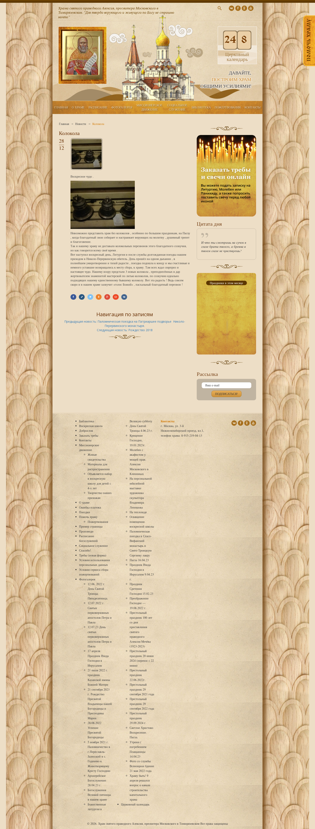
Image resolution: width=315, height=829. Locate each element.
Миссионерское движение (149, 107)
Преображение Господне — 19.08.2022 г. (139, 603)
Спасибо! (85, 550)
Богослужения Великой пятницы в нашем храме (99, 795)
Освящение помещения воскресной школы (142, 521)
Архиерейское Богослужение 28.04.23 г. (97, 780)
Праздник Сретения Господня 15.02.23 (141, 589)
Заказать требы (88, 435)
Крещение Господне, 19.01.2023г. (138, 440)
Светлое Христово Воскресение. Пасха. (141, 732)
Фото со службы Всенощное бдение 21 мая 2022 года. (142, 766)
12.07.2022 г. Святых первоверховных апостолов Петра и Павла (100, 612)
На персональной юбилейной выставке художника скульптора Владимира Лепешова (141, 492)
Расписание (97, 107)
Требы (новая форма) (92, 555)
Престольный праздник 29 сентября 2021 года (142, 689)
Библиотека (201, 107)
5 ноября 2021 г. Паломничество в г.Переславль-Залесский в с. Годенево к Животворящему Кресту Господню (99, 756)
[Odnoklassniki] (99, 297)
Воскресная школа (90, 426)
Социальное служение (177, 107)
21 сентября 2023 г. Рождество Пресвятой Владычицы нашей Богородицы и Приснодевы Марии (100, 703)
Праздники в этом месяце (226, 283)
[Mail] (115, 297)
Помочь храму (88, 517)
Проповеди (86, 531)
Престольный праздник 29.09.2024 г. (138, 718)
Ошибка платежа (90, 507)
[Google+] (107, 297)
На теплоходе (138, 512)
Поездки (84, 512)
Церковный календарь (135, 804)
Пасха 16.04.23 (139, 560)
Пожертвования (228, 107)
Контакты (252, 107)
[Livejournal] (82, 297)
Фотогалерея (121, 107)
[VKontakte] (124, 297)
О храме (78, 107)
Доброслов (86, 431)
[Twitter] (90, 297)
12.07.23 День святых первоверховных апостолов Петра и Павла (100, 636)
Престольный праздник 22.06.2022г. (138, 675)
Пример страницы (90, 526)
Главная (61, 107)
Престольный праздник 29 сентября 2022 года (142, 703)
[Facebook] (73, 297)
